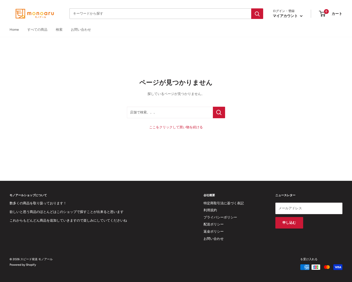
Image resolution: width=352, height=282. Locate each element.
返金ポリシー (214, 231)
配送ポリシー (214, 224)
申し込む (289, 223)
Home (14, 30)
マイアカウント (286, 16)
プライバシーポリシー (220, 217)
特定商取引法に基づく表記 (224, 203)
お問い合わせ (81, 30)
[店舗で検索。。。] (219, 112)
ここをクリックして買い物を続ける (176, 127)
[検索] (257, 13)
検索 (59, 30)
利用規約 (210, 210)
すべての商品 (37, 30)
